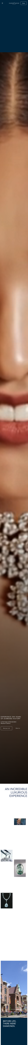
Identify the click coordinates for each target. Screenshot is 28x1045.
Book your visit (6, 728)
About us (18, 728)
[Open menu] (2, 3)
